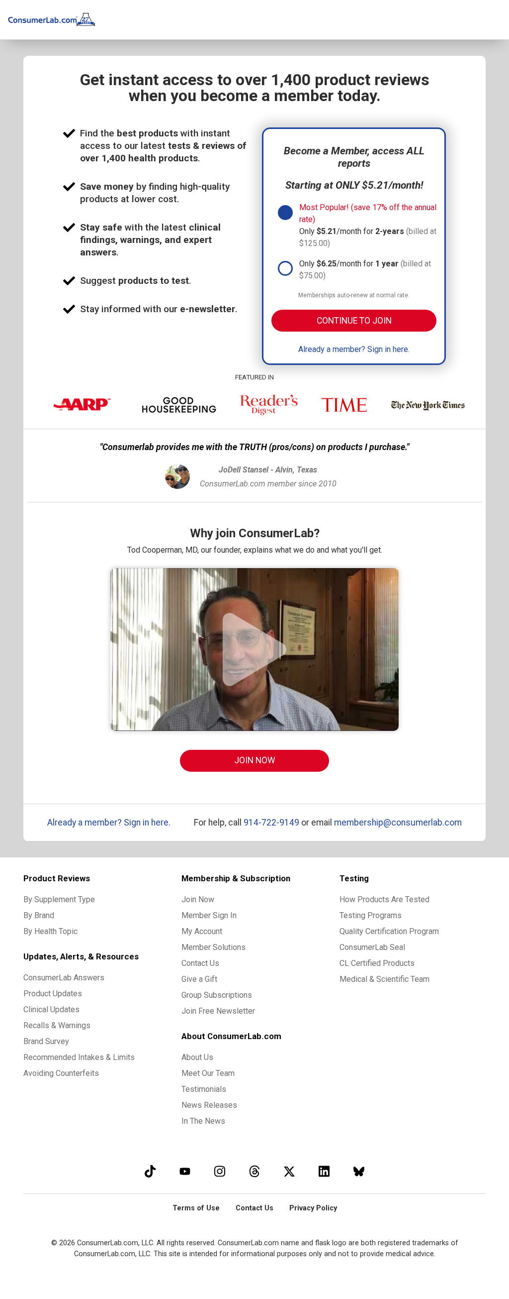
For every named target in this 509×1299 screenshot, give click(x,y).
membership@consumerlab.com (398, 822)
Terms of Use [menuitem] (196, 1208)
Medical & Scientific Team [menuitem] (384, 979)
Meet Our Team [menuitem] (208, 1073)
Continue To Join (354, 321)
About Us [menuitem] (197, 1057)
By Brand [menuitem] (38, 915)
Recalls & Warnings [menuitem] (56, 1025)
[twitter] (289, 1171)
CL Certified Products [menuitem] (377, 963)
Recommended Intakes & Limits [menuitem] (79, 1057)
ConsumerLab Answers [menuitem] (63, 977)
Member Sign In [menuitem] (209, 915)
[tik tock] (150, 1171)
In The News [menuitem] (203, 1121)
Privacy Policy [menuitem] (313, 1208)
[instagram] (219, 1171)
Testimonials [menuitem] (203, 1089)
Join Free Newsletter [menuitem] (218, 1011)
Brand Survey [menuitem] (46, 1041)
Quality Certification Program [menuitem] (389, 931)
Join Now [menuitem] (197, 899)
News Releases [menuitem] (209, 1105)
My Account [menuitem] (201, 931)
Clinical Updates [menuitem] (51, 1009)
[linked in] (324, 1171)
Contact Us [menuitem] (200, 963)
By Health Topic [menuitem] (50, 931)
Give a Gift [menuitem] (199, 979)
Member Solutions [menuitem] (213, 947)
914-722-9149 (271, 822)
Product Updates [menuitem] (52, 993)
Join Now (254, 760)
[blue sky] (358, 1171)
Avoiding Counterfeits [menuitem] (61, 1073)
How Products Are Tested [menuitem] (384, 899)
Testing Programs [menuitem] (370, 915)
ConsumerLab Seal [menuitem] (372, 947)
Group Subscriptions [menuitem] (216, 995)
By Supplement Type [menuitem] (59, 899)
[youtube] (184, 1171)
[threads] (254, 1171)
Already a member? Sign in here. (354, 349)
